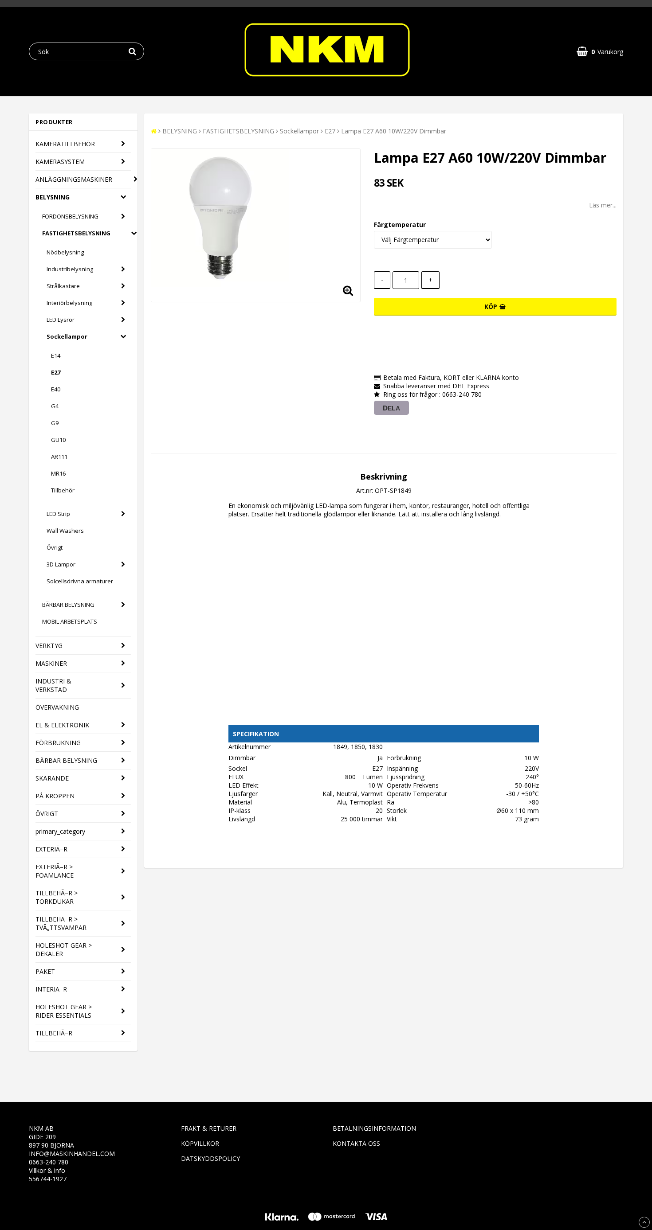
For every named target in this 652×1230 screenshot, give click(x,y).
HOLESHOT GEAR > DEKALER (63, 949)
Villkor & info (47, 1170)
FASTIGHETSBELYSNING (76, 233)
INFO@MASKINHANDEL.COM (72, 1153)
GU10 (58, 440)
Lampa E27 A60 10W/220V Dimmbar (393, 131)
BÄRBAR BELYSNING (68, 605)
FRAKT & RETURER (208, 1128)
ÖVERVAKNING (57, 707)
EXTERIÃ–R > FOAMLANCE (54, 871)
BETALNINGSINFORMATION (374, 1128)
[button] (600, 51)
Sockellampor (67, 336)
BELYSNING (52, 197)
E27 (55, 372)
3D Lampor (61, 564)
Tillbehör (63, 490)
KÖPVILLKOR (200, 1143)
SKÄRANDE (52, 778)
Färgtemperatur (400, 224)
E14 (55, 355)
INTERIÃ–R (51, 989)
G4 (55, 406)
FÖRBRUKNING (58, 742)
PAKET (45, 971)
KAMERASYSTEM (60, 161)
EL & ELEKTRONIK (62, 725)
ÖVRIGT (46, 813)
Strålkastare (63, 286)
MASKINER (51, 663)
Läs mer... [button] (603, 205)
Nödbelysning (65, 252)
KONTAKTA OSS (356, 1143)
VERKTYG (49, 645)
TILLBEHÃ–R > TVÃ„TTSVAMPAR (60, 923)
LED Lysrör (61, 320)
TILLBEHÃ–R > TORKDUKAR (56, 897)
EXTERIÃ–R (51, 849)
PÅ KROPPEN (55, 796)
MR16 (58, 473)
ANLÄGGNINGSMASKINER (73, 179)
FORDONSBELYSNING (70, 216)
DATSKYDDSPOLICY (210, 1158)
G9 (55, 423)
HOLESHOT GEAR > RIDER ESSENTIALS (63, 1011)
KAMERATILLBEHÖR (65, 144)
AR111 (59, 457)
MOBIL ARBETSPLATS (69, 621)
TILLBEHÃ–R (53, 1033)
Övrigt (55, 547)
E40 (55, 389)
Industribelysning (70, 269)
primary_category (60, 831)
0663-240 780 (48, 1162)
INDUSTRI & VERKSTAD (53, 685)
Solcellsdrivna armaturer (80, 581)
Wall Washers (65, 531)
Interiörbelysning (69, 303)
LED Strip (58, 514)
